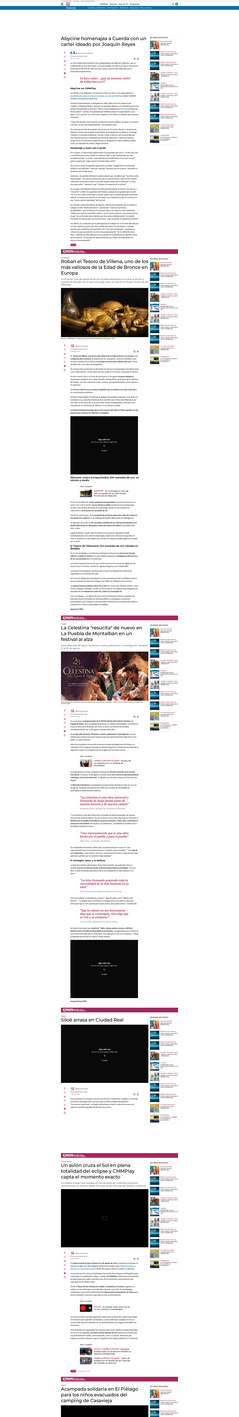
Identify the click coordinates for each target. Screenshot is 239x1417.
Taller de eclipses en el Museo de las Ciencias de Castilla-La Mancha (112, 1360)
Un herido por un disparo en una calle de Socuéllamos (168, 139)
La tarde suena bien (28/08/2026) (167, 127)
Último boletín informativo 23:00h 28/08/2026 (169, 54)
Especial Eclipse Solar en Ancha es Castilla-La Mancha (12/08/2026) (112, 1351)
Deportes (134, 8)
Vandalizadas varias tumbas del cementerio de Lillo (169, 86)
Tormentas (76, 1)
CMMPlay (104, 4)
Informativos (113, 8)
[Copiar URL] (104, 446)
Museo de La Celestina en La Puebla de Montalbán (112, 763)
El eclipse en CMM (84, 1371)
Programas (135, 4)
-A (137, 59)
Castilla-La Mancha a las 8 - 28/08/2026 (169, 75)
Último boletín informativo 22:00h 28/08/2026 (169, 65)
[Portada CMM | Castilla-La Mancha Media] (68, 4)
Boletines (124, 8)
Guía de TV (124, 4)
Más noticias (145, 8)
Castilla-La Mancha (96, 8)
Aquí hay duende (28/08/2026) (166, 44)
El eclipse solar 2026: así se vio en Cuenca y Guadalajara (112, 1308)
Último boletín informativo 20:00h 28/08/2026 (169, 117)
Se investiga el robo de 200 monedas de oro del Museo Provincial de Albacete (111, 493)
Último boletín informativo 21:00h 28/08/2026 (169, 106)
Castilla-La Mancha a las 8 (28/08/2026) (169, 96)
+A (134, 59)
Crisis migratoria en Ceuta (88, 1)
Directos (114, 4)
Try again (104, 450)
